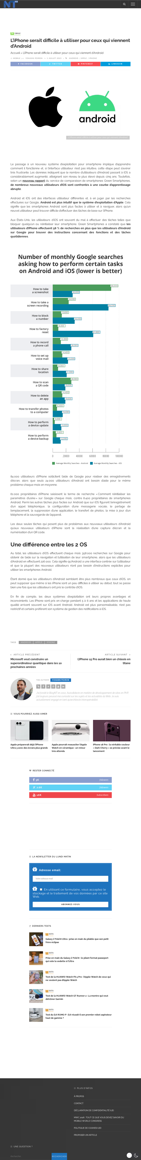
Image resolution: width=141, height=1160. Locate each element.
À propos (79, 1096)
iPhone (93, 58)
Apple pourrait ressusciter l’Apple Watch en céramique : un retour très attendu (69, 747)
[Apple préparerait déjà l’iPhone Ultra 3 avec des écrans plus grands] (29, 731)
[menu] (133, 4)
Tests (49, 934)
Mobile (16, 33)
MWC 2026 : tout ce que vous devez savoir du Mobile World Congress (99, 1119)
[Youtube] (58, 686)
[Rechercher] (124, 4)
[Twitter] (48, 686)
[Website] (38, 686)
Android (73, 58)
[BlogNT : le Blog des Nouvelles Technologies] (10, 4)
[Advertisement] (70, 17)
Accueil (15, 53)
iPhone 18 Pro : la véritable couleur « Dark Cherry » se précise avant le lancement (111, 747)
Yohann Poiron (34, 58)
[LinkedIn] (63, 686)
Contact (78, 1103)
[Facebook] (43, 686)
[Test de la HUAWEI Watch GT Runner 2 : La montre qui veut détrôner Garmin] (36, 996)
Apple (84, 58)
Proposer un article (85, 1135)
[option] (29, 735)
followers (104, 780)
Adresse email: (50, 870)
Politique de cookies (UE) (87, 1128)
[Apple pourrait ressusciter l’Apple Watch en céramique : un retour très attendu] (71, 731)
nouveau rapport (34, 180)
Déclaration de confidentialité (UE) (94, 1110)
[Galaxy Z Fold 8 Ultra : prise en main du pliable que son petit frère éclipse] (36, 939)
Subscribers (102, 795)
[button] (132, 1155)
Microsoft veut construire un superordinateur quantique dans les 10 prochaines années (36, 663)
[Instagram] (53, 686)
